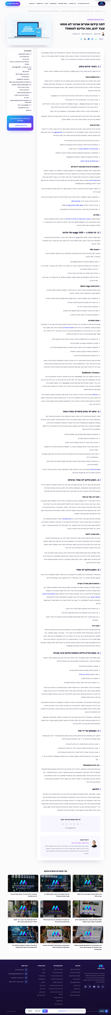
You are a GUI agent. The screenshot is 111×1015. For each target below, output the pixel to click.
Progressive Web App (75, 205)
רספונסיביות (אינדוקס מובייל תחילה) (19, 62)
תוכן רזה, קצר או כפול (23, 87)
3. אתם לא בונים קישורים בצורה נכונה (19, 82)
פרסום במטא (76, 979)
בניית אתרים (77, 985)
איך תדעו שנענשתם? (23, 108)
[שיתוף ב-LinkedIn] (88, 39)
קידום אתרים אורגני (75, 972)
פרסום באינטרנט (58, 997)
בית (104, 11)
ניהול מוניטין (77, 989)
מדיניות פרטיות (41, 995)
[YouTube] (94, 986)
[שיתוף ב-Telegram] (81, 39)
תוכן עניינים (27, 51)
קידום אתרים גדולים (75, 995)
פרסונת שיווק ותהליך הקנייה (21, 95)
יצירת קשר (32, 3)
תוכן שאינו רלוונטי (24, 90)
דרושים (43, 982)
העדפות (30, 1011)
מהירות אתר (25, 59)
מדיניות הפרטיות (62, 1011)
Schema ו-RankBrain (23, 79)
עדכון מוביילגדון (94, 180)
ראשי (43, 969)
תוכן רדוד (26, 98)
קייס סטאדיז (72, 3)
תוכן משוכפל (66, 519)
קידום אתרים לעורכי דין (56, 976)
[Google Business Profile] (85, 986)
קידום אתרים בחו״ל (58, 972)
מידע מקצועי (39, 3)
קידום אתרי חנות (58, 969)
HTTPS (27, 64)
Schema (95, 395)
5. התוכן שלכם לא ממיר (23, 92)
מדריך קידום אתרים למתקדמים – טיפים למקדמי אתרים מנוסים (77, 11)
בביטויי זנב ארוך (84, 674)
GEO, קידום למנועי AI (74, 976)
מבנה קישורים (25, 76)
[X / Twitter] (90, 986)
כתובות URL (25, 71)
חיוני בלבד (37, 1011)
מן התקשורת (53, 3)
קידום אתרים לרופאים (57, 979)
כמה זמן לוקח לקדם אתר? (55, 989)
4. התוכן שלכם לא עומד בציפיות (21, 85)
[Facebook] (103, 986)
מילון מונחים (59, 1001)
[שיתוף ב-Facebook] (92, 39)
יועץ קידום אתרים (75, 992)
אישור (45, 1011)
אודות (46, 3)
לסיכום (28, 110)
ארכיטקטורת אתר (24, 56)
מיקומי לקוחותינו (62, 3)
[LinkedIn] (98, 986)
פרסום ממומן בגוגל (75, 982)
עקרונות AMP (75, 201)
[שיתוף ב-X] (84, 39)
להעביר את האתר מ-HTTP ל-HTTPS (78, 219)
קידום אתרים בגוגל (75, 969)
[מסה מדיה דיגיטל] (102, 4)
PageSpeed (57, 132)
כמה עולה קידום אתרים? (56, 985)
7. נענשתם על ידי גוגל (24, 105)
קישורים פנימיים (68, 328)
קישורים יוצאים (95, 469)
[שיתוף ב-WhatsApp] (96, 39)
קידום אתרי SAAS (58, 982)
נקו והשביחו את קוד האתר (89, 161)
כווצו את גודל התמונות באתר (88, 149)
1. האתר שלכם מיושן (24, 54)
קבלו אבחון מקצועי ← (20, 125)
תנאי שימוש (42, 992)
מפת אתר (42, 989)
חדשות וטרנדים (58, 1004)
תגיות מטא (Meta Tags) (22, 74)
